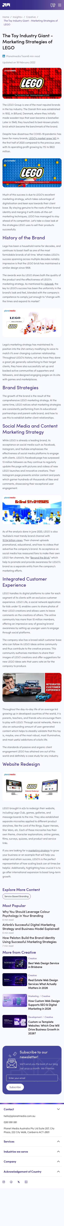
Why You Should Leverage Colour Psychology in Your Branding (26, 913)
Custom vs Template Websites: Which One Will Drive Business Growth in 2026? (43, 1027)
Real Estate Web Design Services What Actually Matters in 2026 (43, 984)
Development (35, 1017)
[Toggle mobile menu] (60, 5)
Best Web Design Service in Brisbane (43, 965)
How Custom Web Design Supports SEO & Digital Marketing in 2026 (44, 1004)
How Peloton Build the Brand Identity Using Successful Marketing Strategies (29, 939)
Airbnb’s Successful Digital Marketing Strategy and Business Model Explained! (30, 926)
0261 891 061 (10, 1122)
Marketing (33, 996)
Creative (31, 16)
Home (5, 16)
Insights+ (18, 16)
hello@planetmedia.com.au (19, 1116)
